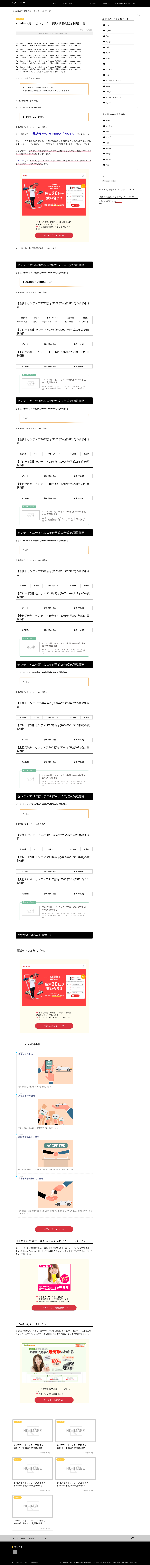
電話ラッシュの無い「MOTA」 (54, 133)
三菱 (107, 47)
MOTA (20, 161)
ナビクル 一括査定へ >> (54, 1400)
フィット (107, 181)
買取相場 (31, 1538)
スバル (108, 53)
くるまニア (18, 3)
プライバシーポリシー (20, 1562)
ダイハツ (109, 69)
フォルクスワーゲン (113, 97)
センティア (20, 18)
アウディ (109, 92)
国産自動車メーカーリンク (125, 3)
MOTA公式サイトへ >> (54, 235)
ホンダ (108, 42)
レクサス (109, 31)
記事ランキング (69, 3)
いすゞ (108, 64)
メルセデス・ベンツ (113, 81)
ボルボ (108, 103)
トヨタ (108, 25)
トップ (55, 3)
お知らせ (105, 3)
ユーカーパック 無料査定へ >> (54, 1308)
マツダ (108, 58)
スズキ (108, 75)
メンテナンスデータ (89, 3)
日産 (107, 36)
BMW (108, 86)
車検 (114, 181)
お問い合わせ (35, 1562)
